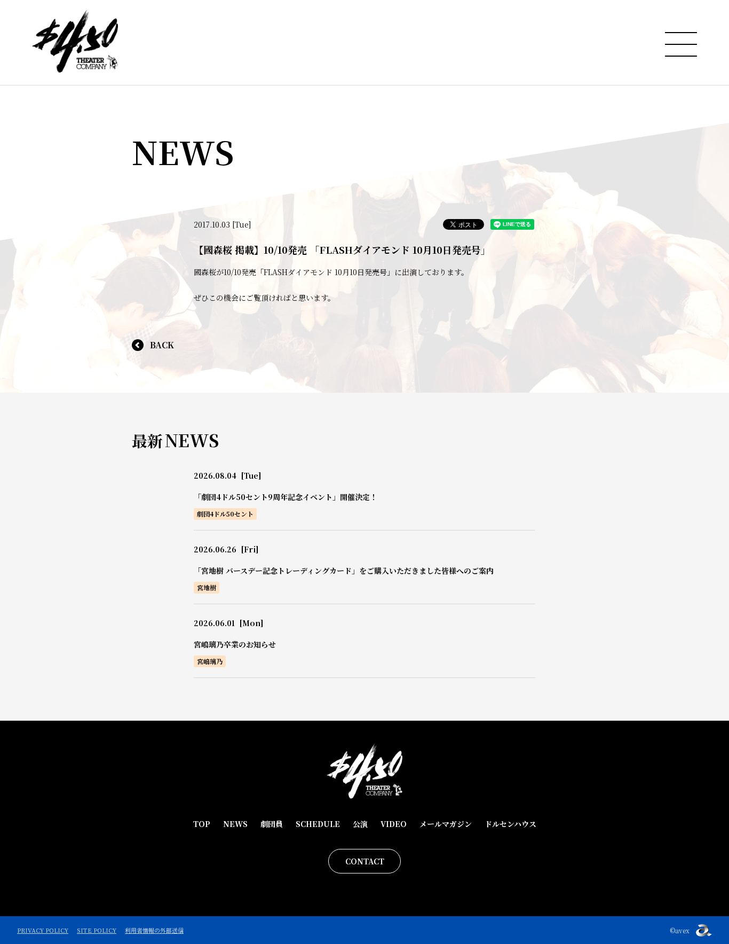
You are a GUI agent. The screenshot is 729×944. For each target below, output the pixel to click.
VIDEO (394, 823)
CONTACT (364, 861)
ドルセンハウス (510, 823)
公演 (360, 823)
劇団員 (271, 823)
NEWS (235, 823)
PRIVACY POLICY (42, 930)
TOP (201, 823)
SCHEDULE (318, 823)
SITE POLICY (96, 930)
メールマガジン (445, 823)
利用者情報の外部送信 (154, 930)
